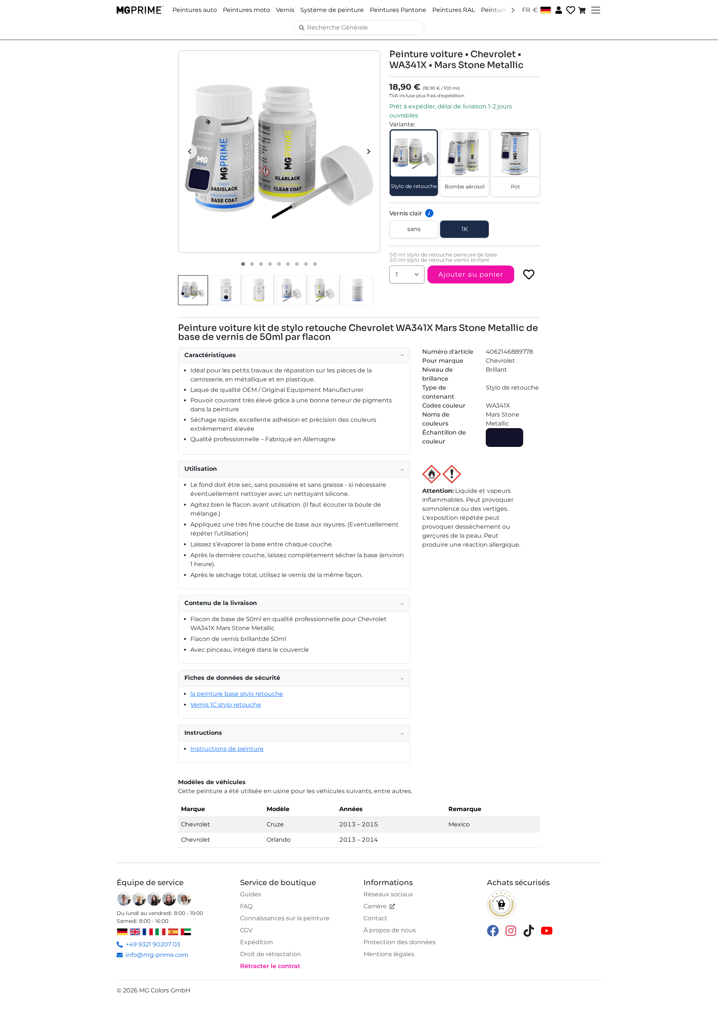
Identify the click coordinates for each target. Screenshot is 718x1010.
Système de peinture (332, 9)
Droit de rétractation (270, 954)
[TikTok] (529, 930)
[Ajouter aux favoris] (528, 274)
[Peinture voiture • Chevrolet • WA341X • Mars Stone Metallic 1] (243, 264)
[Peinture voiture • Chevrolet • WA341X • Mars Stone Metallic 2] (252, 264)
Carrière (375, 906)
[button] (279, 151)
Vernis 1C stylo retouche (225, 704)
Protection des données (399, 942)
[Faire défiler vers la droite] (513, 10)
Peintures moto (246, 9)
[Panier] (583, 10)
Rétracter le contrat (270, 966)
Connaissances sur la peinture (284, 918)
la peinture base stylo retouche (236, 693)
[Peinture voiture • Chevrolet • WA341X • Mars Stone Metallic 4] (270, 264)
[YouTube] (547, 930)
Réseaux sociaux (388, 894)
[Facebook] (493, 930)
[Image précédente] (189, 151)
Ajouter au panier (470, 274)
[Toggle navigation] (595, 10)
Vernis (285, 9)
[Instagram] (511, 930)
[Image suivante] (368, 151)
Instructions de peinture (227, 748)
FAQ (246, 906)
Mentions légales (388, 954)
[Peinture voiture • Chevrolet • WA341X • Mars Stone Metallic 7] (296, 264)
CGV (246, 930)
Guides (250, 894)
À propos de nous (389, 930)
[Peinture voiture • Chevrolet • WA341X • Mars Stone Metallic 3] (261, 264)
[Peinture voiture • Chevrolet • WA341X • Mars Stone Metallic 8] (305, 264)
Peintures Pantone (398, 9)
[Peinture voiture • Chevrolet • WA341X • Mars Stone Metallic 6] (287, 264)
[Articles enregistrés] (570, 10)
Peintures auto (194, 9)
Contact (375, 918)
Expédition (256, 942)
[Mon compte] (557, 9)
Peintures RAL (453, 9)
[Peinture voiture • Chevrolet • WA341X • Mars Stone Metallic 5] (278, 264)
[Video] (314, 264)
